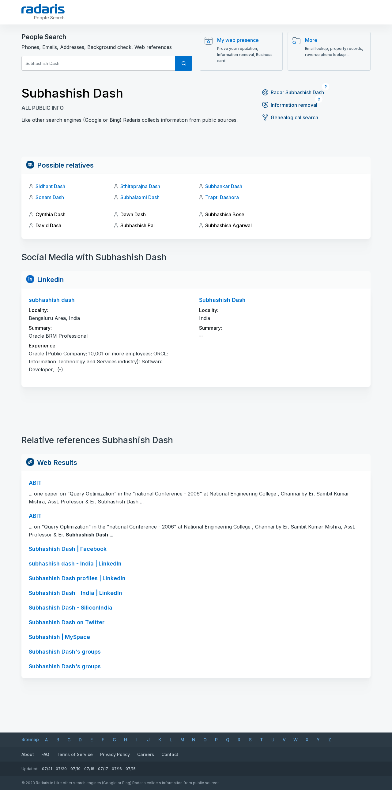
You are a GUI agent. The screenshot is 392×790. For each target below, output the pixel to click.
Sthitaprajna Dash (140, 186)
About (27, 754)
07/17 (103, 768)
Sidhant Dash (50, 186)
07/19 (75, 768)
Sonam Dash (50, 197)
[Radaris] (43, 8)
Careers (145, 754)
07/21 (47, 768)
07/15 (131, 768)
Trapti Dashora (222, 197)
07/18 (89, 768)
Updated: (29, 768)
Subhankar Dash (223, 186)
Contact (169, 754)
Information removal (294, 105)
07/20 (61, 768)
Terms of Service (75, 754)
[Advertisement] (196, 143)
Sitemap (30, 739)
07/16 (117, 768)
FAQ (45, 754)
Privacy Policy (115, 754)
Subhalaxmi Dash (140, 197)
